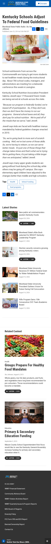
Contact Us (9, 529)
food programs (15, 187)
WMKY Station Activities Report (16, 499)
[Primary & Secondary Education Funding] (24, 412)
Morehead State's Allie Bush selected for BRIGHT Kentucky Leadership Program (31, 235)
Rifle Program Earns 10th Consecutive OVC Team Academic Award (33, 302)
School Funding (28, 182)
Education (8, 428)
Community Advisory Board (15, 494)
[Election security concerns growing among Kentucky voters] (10, 252)
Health (12, 182)
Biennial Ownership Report (15, 524)
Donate (43, 3)
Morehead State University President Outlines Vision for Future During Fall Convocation (31, 286)
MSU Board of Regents (13, 509)
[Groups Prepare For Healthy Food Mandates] (24, 346)
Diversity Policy (10, 514)
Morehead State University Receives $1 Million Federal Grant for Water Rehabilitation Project (33, 271)
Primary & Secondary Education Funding (20, 434)
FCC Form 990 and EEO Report (16, 519)
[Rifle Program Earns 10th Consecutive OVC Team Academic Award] (10, 303)
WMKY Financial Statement (15, 489)
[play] (3, 541)
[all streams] (48, 541)
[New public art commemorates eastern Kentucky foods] (10, 216)
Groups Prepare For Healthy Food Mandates (24, 367)
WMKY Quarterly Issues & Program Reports (21, 504)
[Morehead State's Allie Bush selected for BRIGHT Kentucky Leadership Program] (10, 236)
